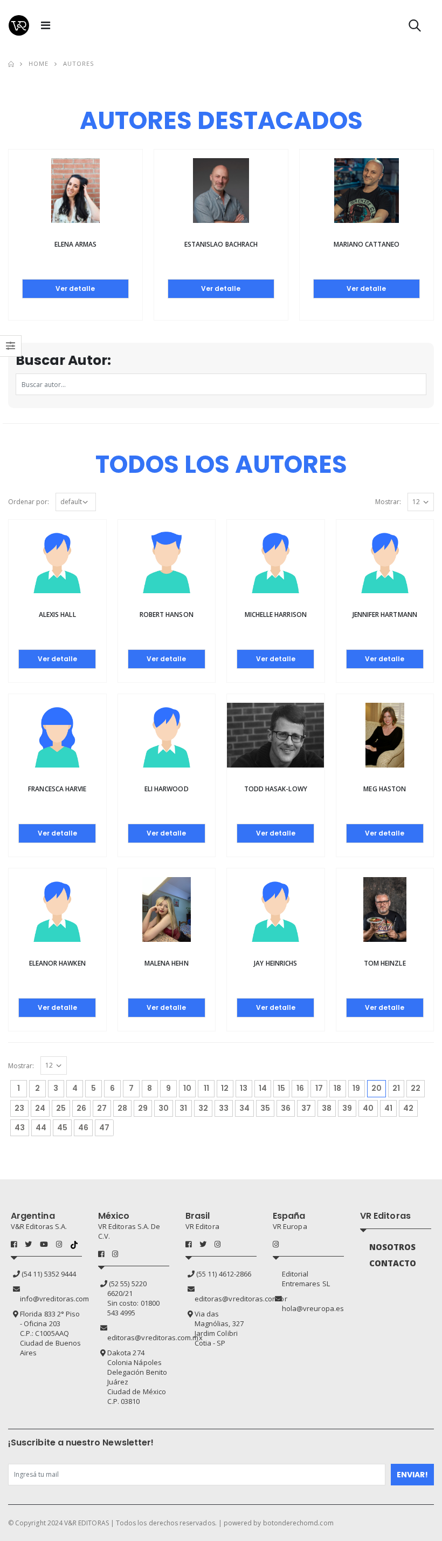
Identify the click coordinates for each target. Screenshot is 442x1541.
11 (206, 1088)
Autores (78, 63)
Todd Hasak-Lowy (275, 788)
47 (104, 1127)
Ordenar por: (28, 501)
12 (225, 1088)
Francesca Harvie (57, 788)
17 (319, 1088)
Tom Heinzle (385, 963)
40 (368, 1108)
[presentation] (15, 211)
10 (187, 1088)
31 (183, 1108)
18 (337, 1088)
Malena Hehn (166, 963)
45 (62, 1127)
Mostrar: (388, 501)
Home (39, 63)
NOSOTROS (392, 1246)
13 (243, 1088)
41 (388, 1108)
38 (327, 1108)
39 (347, 1108)
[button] (415, 28)
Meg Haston (384, 788)
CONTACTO (393, 1263)
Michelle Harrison (276, 614)
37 (306, 1108)
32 (203, 1108)
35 (265, 1108)
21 (396, 1088)
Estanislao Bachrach (221, 244)
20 (378, 1088)
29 (143, 1108)
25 (61, 1108)
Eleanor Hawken (57, 963)
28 (122, 1108)
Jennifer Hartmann (385, 614)
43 (20, 1127)
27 (102, 1108)
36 (286, 1108)
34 (244, 1108)
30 (163, 1108)
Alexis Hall (57, 614)
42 (408, 1108)
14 (263, 1088)
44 (41, 1127)
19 (356, 1088)
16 (300, 1088)
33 (224, 1108)
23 (19, 1108)
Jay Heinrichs (275, 963)
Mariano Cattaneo (367, 244)
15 (281, 1088)
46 (83, 1127)
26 (81, 1108)
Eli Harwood (166, 788)
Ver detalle (75, 288)
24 (40, 1108)
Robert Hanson (167, 614)
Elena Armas (75, 244)
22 (415, 1088)
